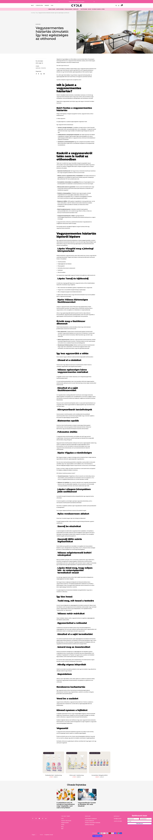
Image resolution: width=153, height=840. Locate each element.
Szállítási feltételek (89, 824)
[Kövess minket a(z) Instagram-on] (36, 818)
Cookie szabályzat (89, 820)
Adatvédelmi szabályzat (91, 818)
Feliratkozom (139, 823)
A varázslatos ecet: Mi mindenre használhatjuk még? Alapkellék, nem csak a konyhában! (66, 805)
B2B (62, 828)
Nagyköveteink (65, 822)
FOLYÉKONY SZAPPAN (96, 9)
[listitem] (36, 73)
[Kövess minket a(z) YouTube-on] (39, 818)
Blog (37, 12)
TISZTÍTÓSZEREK (84, 9)
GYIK (52, 5)
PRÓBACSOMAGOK (68, 9)
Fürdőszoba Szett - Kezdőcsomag (53, 775)
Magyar (33, 834)
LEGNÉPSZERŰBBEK (60, 9)
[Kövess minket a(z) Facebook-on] (32, 818)
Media (62, 824)
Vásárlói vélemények (66, 820)
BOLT (32, 5)
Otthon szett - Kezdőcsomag (76, 775)
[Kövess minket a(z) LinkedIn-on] (46, 818)
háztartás (43, 68)
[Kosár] (121, 5)
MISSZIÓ (47, 5)
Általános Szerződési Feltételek (92, 822)
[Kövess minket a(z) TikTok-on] (42, 818)
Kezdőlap (33, 12)
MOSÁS (89, 9)
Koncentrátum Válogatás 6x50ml (100, 775)
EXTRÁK (103, 9)
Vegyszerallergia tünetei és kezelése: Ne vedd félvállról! (87, 804)
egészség (38, 24)
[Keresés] (116, 5)
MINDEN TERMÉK (51, 9)
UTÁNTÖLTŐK (39, 5)
